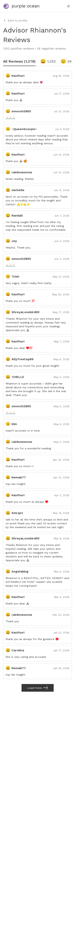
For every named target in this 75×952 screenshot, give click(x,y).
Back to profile (17, 20)
